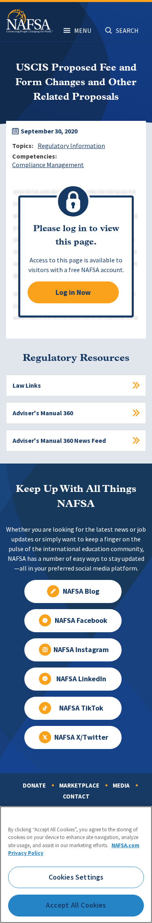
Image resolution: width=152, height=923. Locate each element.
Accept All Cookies (76, 905)
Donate (34, 785)
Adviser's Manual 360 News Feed (59, 440)
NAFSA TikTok (81, 708)
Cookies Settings (76, 877)
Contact (76, 796)
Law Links (27, 385)
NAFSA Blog (81, 591)
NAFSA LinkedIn (81, 679)
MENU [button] (82, 30)
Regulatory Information (71, 146)
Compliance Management (48, 165)
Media (121, 785)
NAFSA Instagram (81, 650)
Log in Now (73, 292)
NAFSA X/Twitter (81, 737)
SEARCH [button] (127, 30)
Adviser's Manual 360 (43, 413)
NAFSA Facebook (81, 620)
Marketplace (79, 785)
